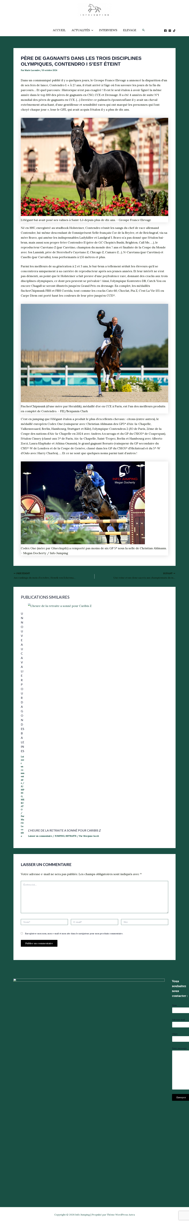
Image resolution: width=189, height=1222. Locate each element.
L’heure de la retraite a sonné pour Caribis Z (64, 830)
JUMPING (60, 836)
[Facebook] (165, 30)
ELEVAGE (129, 30)
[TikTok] (174, 30)
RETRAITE (71, 836)
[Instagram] (169, 30)
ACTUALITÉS (81, 30)
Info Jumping (91, 19)
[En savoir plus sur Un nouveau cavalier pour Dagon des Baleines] (22, 606)
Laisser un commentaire (22, 769)
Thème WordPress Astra (121, 1214)
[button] (91, 30)
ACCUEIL (59, 30)
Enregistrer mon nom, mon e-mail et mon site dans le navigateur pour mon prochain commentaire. (74, 933)
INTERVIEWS (108, 30)
